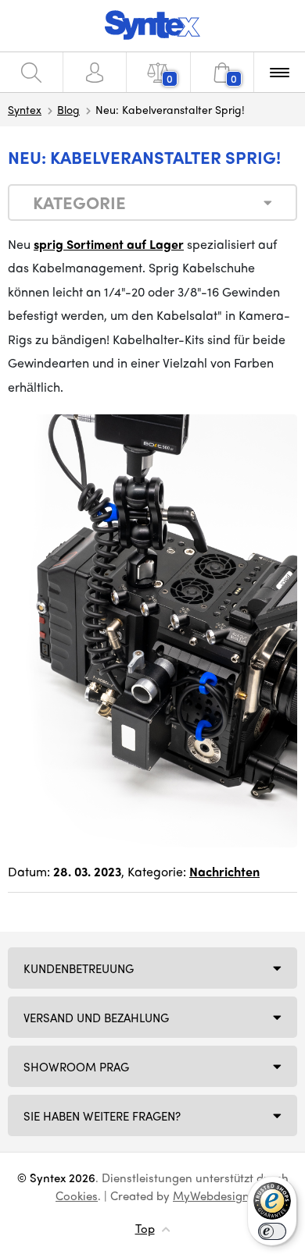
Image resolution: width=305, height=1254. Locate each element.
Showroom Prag (76, 1066)
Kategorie (79, 202)
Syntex (24, 109)
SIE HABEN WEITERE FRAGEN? (102, 1115)
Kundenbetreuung (78, 968)
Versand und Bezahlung (96, 1017)
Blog (68, 109)
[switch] (272, 1231)
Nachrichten (224, 871)
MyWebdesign (211, 1195)
